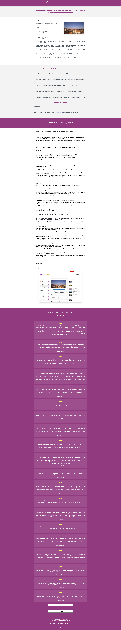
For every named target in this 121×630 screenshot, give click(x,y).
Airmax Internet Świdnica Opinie (60, 619)
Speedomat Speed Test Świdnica (60, 622)
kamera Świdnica (60, 112)
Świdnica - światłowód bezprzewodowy (60, 624)
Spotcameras (36, 4)
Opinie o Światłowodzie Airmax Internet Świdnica (60, 620)
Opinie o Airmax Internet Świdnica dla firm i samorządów (60, 623)
